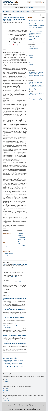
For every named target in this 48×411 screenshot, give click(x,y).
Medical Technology (9, 253)
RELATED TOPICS (6, 230)
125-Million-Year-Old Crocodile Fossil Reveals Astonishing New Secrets (12, 364)
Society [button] (21, 11)
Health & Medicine (7, 233)
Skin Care (31, 64)
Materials (5, 264)
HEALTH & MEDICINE (31, 44)
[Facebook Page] (32, 2)
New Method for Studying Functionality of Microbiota (14, 335)
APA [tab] (20, 281)
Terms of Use (40, 404)
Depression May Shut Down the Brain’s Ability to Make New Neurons (36, 76)
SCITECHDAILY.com (11, 353)
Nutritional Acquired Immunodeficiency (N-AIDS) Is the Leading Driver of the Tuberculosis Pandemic (14, 308)
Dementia (31, 55)
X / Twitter (6, 390)
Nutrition (30, 61)
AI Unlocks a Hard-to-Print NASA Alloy (36, 31)
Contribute (17, 404)
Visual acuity (20, 233)
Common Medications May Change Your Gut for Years (36, 78)
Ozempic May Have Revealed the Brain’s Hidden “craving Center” (36, 89)
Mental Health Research (33, 48)
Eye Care (7, 236)
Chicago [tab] (24, 281)
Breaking (30, 17)
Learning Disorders (32, 53)
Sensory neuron (21, 239)
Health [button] (7, 11)
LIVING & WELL (30, 59)
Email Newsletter (8, 379)
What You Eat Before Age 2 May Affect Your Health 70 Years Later (36, 73)
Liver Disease (31, 46)
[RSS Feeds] (41, 2)
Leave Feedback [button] (8, 398)
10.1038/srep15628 (13, 276)
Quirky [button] (27, 11)
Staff (13, 404)
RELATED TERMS (19, 230)
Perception (7, 244)
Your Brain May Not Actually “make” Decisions (35, 83)
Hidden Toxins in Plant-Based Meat (35, 23)
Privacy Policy (27, 404)
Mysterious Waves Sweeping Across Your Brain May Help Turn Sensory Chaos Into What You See (36, 86)
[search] (44, 11)
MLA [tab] (16, 281)
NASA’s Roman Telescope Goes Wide (36, 20)
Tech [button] (12, 11)
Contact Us (7, 400)
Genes (30, 50)
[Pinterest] (13, 45)
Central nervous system (21, 246)
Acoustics (7, 255)
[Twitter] (11, 45)
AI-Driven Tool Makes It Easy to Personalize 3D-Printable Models (13, 318)
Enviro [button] (17, 11)
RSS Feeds (7, 381)
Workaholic (20, 235)
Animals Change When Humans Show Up (36, 25)
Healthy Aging (31, 62)
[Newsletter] (44, 2)
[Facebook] (9, 45)
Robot (19, 241)
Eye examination (21, 237)
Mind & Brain (6, 242)
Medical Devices (8, 238)
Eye (19, 243)
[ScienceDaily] (10, 2)
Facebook (6, 388)
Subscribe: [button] (38, 2)
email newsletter (29, 7)
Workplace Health (8, 240)
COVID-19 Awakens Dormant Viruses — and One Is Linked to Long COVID (36, 99)
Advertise (22, 404)
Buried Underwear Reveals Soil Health (36, 27)
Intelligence (7, 246)
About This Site (8, 404)
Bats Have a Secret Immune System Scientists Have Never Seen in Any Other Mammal (14, 357)
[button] (39, 15)
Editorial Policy (33, 404)
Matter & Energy (6, 251)
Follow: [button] (29, 2)
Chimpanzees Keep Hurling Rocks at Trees (37, 22)
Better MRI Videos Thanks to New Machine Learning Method (14, 299)
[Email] (17, 45)
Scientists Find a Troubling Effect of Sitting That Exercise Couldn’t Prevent (14, 367)
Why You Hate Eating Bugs (34, 36)
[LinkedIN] (15, 45)
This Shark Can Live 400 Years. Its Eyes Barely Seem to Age (36, 94)
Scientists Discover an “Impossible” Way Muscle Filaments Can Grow (13, 361)
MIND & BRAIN (30, 51)
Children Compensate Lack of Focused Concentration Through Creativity (15, 326)
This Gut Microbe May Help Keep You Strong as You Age (36, 96)
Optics (6, 257)
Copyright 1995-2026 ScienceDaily (10, 405)
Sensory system (21, 249)
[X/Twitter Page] (34, 2)
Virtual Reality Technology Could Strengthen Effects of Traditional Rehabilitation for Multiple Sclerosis (14, 344)
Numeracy (7, 249)
